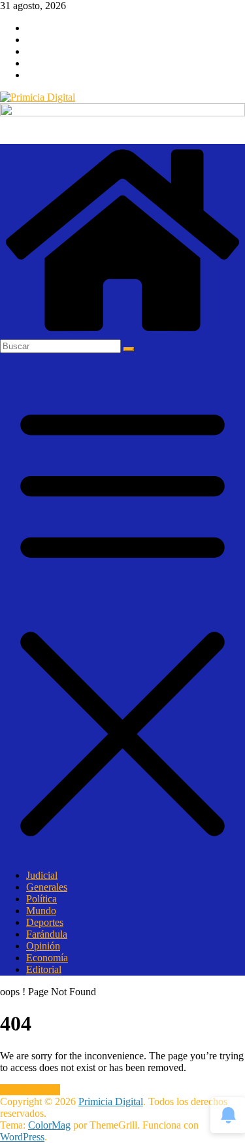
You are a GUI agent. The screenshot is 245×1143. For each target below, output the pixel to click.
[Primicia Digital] (122, 333)
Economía (47, 957)
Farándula (46, 934)
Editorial (43, 969)
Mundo (41, 910)
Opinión (43, 945)
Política (41, 898)
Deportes (44, 922)
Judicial (41, 875)
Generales (46, 887)
